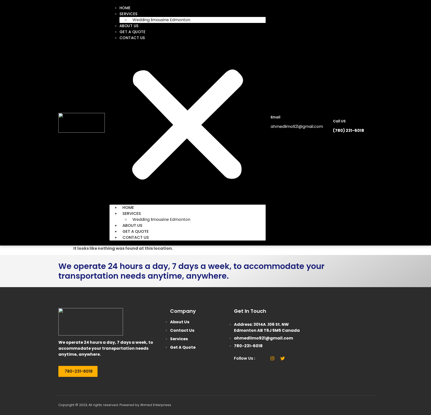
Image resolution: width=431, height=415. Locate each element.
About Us (129, 25)
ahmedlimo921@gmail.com (297, 126)
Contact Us (132, 37)
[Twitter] (282, 358)
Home (125, 7)
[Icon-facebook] (262, 358)
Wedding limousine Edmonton (161, 20)
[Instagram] (272, 358)
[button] (187, 123)
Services (128, 13)
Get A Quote (132, 31)
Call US (339, 121)
